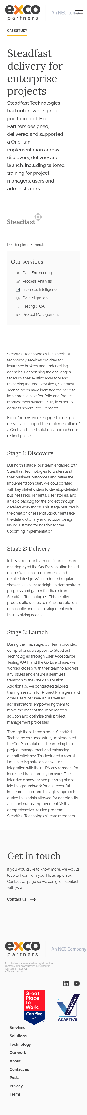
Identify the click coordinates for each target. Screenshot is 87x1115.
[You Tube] (76, 983)
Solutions (18, 1036)
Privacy (16, 1086)
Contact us (16, 899)
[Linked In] (66, 983)
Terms (15, 1094)
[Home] (43, 13)
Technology (20, 1044)
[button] (79, 10)
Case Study (17, 31)
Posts (14, 1077)
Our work (18, 1052)
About (15, 1061)
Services (17, 1028)
